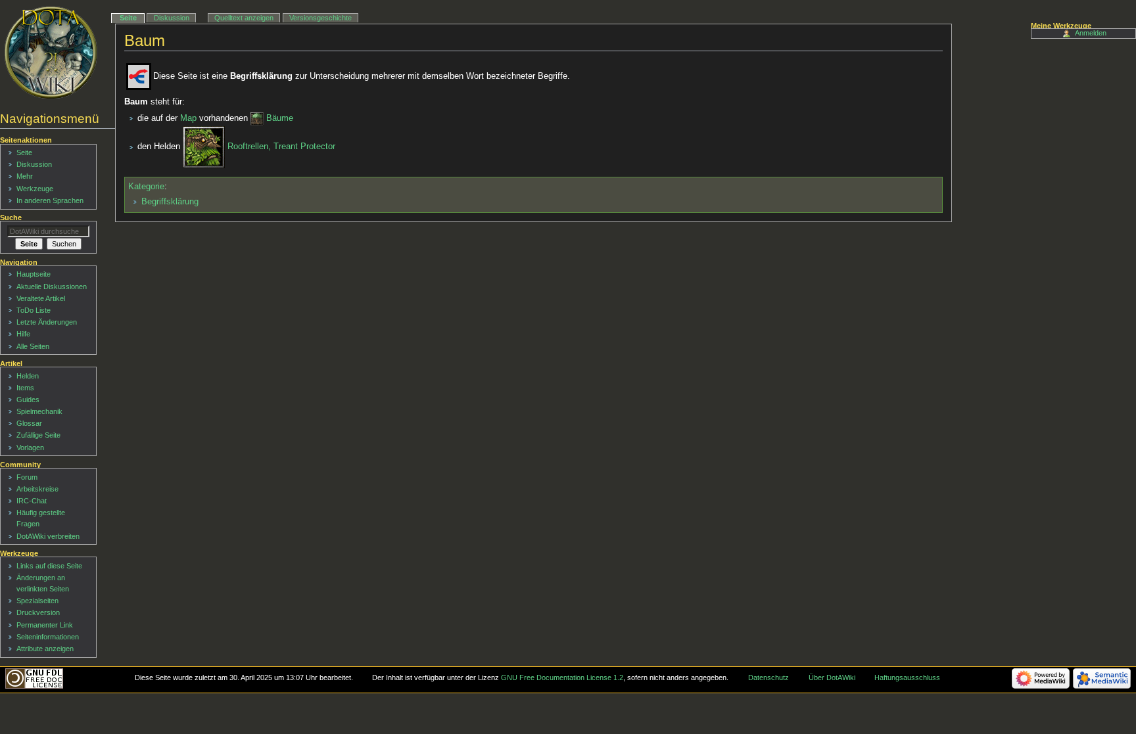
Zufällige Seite (38, 435)
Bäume (279, 118)
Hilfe (23, 334)
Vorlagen (30, 447)
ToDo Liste (33, 310)
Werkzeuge (34, 189)
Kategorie (146, 186)
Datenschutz (768, 677)
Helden (27, 376)
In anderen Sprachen (49, 200)
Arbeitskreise (37, 489)
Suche (11, 217)
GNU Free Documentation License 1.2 (562, 677)
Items (25, 388)
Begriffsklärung (170, 201)
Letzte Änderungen (46, 322)
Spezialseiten (37, 601)
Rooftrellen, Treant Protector (281, 147)
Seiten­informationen (47, 637)
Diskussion (171, 18)
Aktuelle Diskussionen (51, 286)
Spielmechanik (39, 411)
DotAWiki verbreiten (48, 536)
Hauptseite (33, 274)
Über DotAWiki (832, 677)
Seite (128, 18)
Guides (27, 399)
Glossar (29, 423)
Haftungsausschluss (907, 677)
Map (188, 118)
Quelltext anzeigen (243, 18)
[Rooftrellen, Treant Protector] (204, 147)
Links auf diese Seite (49, 566)
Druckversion (38, 612)
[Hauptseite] (51, 52)
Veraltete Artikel (40, 298)
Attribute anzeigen (45, 649)
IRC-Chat (31, 501)
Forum (26, 477)
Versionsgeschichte (320, 18)
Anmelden (1090, 33)
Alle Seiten (32, 346)
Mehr (24, 176)
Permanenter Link (44, 625)
